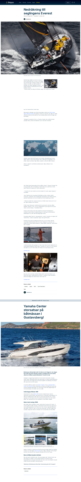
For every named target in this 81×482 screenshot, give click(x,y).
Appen (33, 2)
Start (35, 286)
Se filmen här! (27, 250)
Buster (39, 384)
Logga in (68, 2)
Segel (31, 286)
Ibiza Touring (37, 450)
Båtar (20, 2)
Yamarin (43, 384)
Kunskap (29, 2)
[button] (56, 423)
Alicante (26, 286)
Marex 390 (36, 394)
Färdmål (24, 2)
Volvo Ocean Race (41, 286)
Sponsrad (26, 471)
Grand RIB (30, 386)
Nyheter (38, 2)
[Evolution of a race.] (40, 235)
